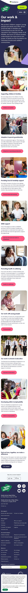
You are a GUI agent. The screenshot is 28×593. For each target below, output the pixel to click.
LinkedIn (24, 491)
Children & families (8, 108)
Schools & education (9, 372)
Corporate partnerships (19, 525)
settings (16, 587)
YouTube (19, 491)
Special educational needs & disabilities (11, 238)
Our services (4, 552)
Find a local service (5, 515)
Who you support (18, 520)
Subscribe (23, 567)
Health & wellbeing (8, 284)
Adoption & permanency (19, 534)
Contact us (3, 506)
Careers (15, 556)
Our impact (6, 466)
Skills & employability (9, 416)
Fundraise (3, 523)
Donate (22, 7)
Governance (16, 554)
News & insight (4, 550)
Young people (7, 329)
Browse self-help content (6, 513)
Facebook (19, 486)
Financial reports (4, 561)
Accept (5, 589)
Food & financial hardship (10, 194)
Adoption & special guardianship (12, 151)
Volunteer (3, 525)
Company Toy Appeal (6, 527)
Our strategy (17, 550)
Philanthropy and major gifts (20, 523)
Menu (20, 12)
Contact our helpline (18, 513)
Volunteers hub (4, 529)
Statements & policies (6, 556)
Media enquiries (4, 559)
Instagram (24, 486)
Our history (16, 552)
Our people (3, 554)
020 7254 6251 (4, 503)
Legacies (16, 527)
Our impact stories (18, 545)
